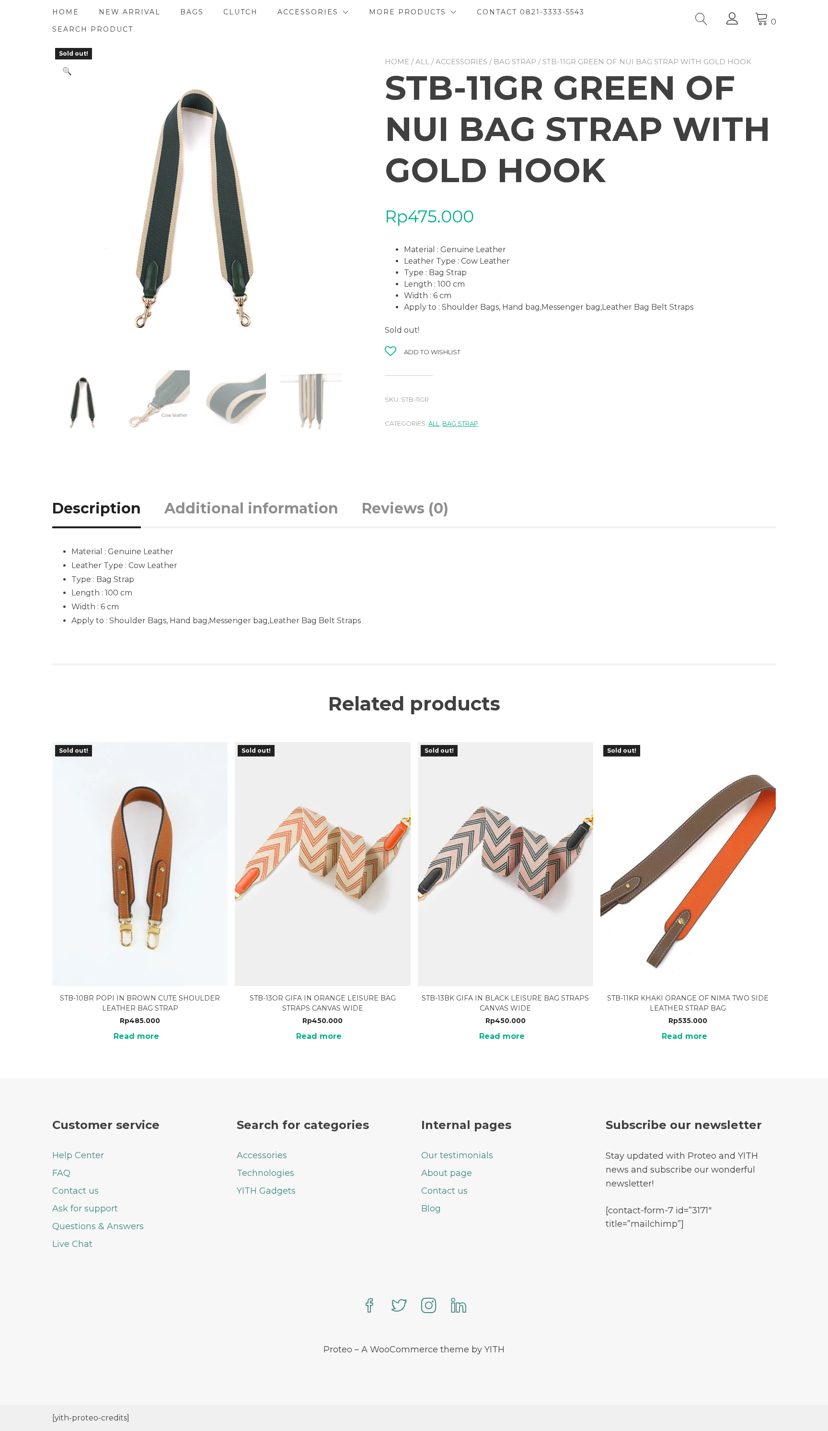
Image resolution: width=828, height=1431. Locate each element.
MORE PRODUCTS (407, 12)
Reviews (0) (405, 508)
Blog (431, 1208)
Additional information (251, 508)
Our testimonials (457, 1155)
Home (397, 61)
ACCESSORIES (307, 12)
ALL (422, 61)
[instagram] (429, 1306)
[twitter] (399, 1306)
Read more (136, 1036)
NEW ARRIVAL (130, 12)
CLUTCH (240, 12)
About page (446, 1173)
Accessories (461, 61)
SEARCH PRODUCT (92, 29)
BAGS (192, 12)
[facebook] (369, 1306)
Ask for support (85, 1208)
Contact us (75, 1191)
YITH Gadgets (266, 1191)
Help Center (78, 1155)
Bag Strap (515, 61)
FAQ (61, 1173)
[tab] (107, 508)
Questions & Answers (98, 1226)
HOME (65, 12)
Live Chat (72, 1244)
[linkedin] (458, 1306)
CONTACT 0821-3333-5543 (531, 12)
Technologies (265, 1173)
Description (96, 508)
